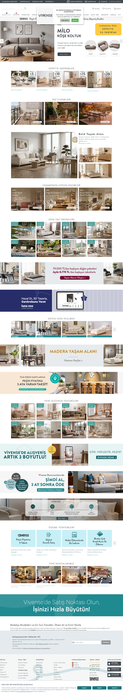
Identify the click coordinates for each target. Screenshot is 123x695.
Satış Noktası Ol (4, 677)
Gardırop (38, 670)
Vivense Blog (21, 665)
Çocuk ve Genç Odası (59, 662)
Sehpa (37, 674)
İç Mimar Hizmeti (22, 662)
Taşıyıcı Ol (3, 672)
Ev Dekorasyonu (58, 679)
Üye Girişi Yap (93, 675)
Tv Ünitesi (56, 672)
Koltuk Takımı (39, 672)
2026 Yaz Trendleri (61, 219)
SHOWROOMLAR (25, 1)
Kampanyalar (39, 662)
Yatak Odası (39, 665)
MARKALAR (113, 15)
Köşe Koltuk (39, 667)
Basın (1, 670)
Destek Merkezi (96, 662)
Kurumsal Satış (22, 678)
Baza (37, 679)
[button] (47, 59)
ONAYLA (106, 642)
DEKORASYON (104, 15)
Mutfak (56, 665)
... (119, 14)
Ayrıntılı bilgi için (31, 648)
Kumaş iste (21, 667)
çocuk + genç (95, 15)
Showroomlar (3, 662)
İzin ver (75, 20)
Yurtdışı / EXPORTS (23, 675)
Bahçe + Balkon (58, 667)
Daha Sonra (65, 20)
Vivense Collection (23, 673)
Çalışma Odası (57, 677)
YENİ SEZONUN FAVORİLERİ (61, 400)
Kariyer (2, 667)
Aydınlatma (57, 674)
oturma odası (26, 15)
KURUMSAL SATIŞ (37, 1)
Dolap (55, 670)
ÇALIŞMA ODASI (85, 15)
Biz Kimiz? (2, 665)
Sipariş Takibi (93, 672)
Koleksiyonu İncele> (85, 143)
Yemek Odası (39, 677)
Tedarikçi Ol (49, 1)
